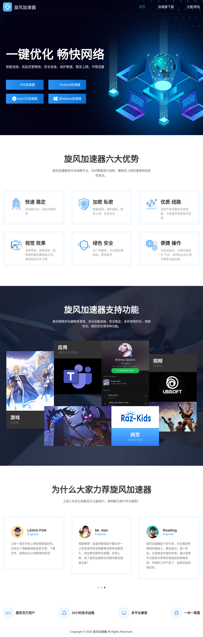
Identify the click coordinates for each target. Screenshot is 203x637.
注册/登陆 (193, 7)
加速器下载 (166, 7)
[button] (98, 587)
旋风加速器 (100, 631)
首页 (142, 7)
